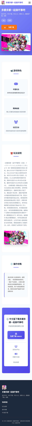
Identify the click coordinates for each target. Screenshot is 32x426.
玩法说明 (4, 406)
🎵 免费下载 (10, 27)
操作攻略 (4, 409)
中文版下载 (5, 412)
